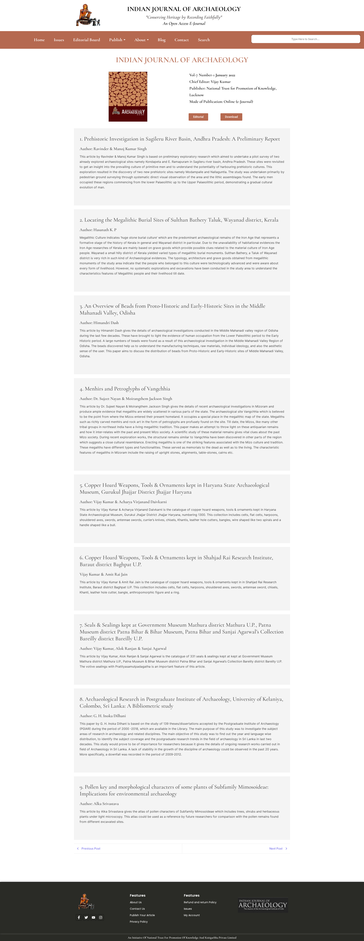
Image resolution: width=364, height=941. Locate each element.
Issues (188, 909)
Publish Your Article (142, 915)
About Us (136, 902)
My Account (192, 915)
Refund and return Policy (200, 902)
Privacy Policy (139, 922)
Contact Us (137, 909)
